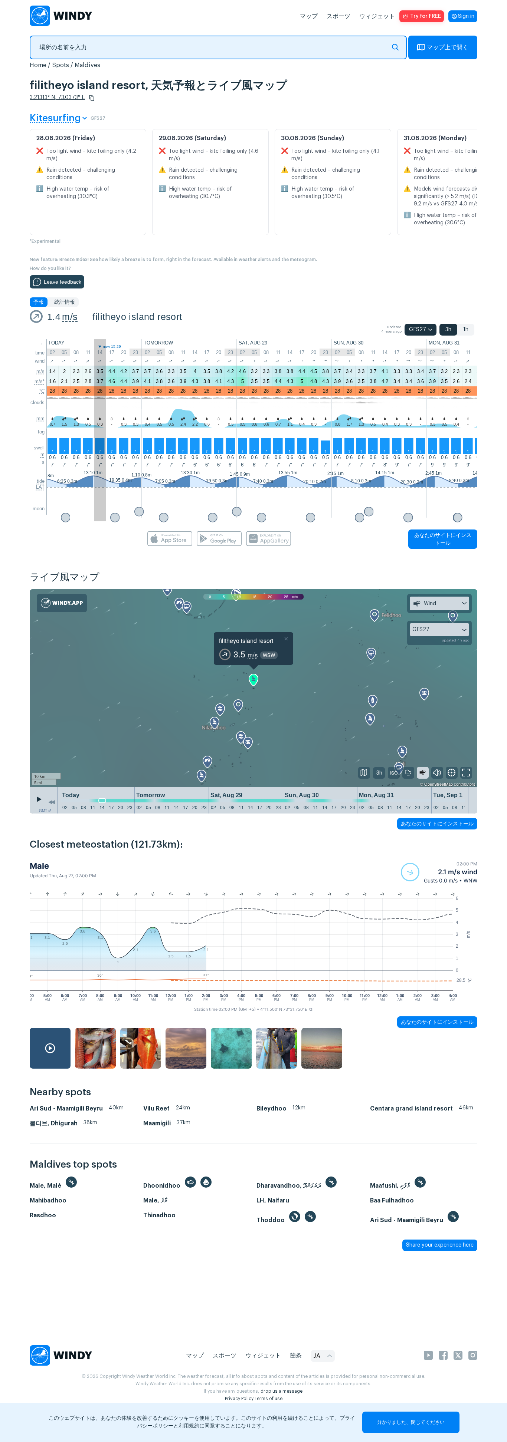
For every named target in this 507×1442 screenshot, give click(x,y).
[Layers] (364, 773)
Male (39, 866)
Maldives (87, 65)
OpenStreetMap (438, 784)
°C (42, 391)
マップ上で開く (447, 47)
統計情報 (64, 302)
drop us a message (281, 1391)
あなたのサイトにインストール (442, 539)
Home (38, 65)
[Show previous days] (51, 802)
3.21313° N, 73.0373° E (57, 97)
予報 (38, 302)
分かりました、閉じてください (411, 1422)
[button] (91, 98)
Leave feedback (62, 282)
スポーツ (338, 16)
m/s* (40, 381)
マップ (309, 16)
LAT (40, 487)
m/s (70, 316)
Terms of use (268, 1398)
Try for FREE (425, 16)
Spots (60, 65)
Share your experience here (440, 1245)
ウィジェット (377, 16)
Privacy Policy (239, 1398)
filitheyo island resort (137, 316)
